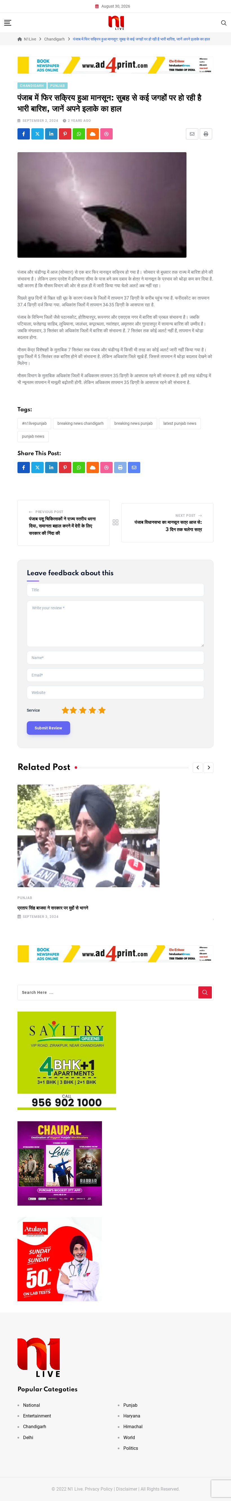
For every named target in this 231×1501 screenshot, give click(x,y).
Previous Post (49, 512)
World (129, 1437)
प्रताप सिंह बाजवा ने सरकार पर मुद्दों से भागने (52, 908)
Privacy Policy (99, 1489)
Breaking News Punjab (133, 423)
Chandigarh (34, 1426)
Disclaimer (126, 1489)
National (31, 1405)
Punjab (24, 898)
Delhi (28, 1437)
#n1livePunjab (34, 423)
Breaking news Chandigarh (80, 423)
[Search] (224, 22)
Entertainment (37, 1416)
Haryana (131, 1416)
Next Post (186, 516)
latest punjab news (179, 423)
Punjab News (33, 436)
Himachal (133, 1426)
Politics (130, 1448)
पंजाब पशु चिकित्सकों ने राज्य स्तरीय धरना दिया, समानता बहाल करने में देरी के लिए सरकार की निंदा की (62, 526)
